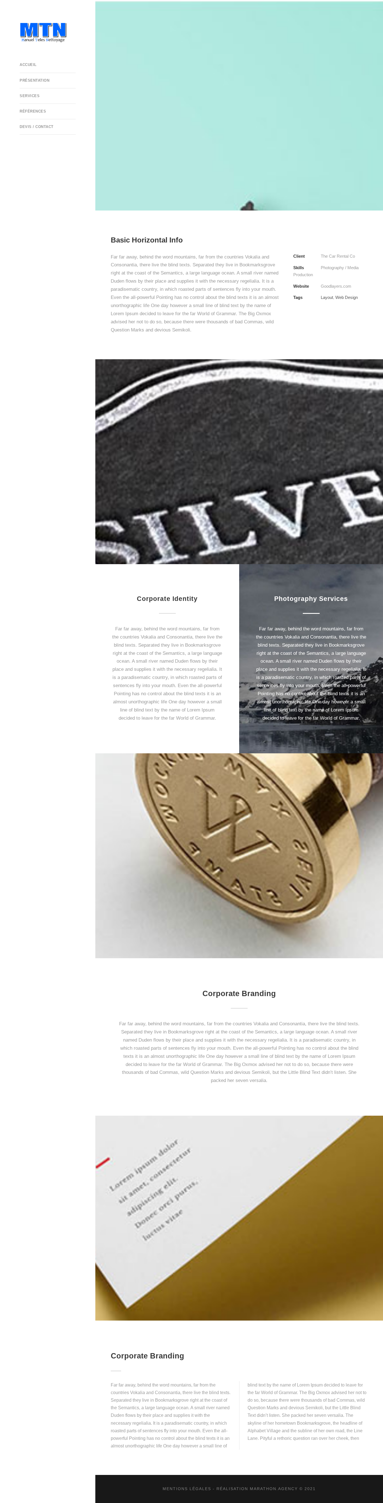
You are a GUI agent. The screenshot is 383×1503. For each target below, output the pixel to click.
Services (30, 96)
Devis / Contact (37, 127)
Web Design (346, 297)
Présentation (34, 80)
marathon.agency (274, 1488)
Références (33, 111)
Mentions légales (187, 1488)
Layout (327, 297)
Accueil (28, 65)
